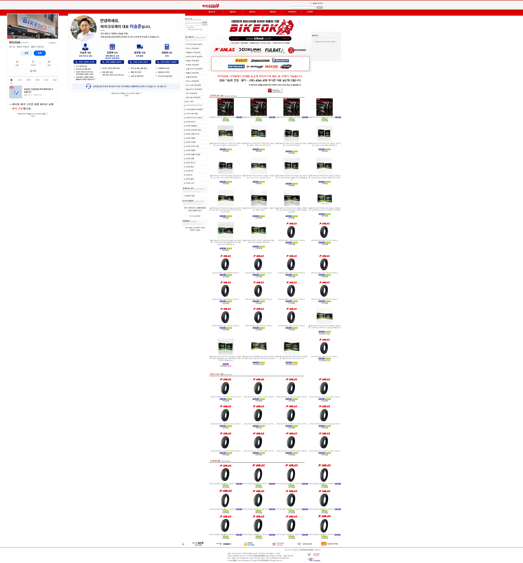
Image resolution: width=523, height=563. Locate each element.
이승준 (277, 553)
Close (126, 95)
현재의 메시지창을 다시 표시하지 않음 (125, 93)
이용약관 (295, 550)
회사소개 (288, 550)
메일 (234, 560)
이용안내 (317, 550)
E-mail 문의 (195, 216)
